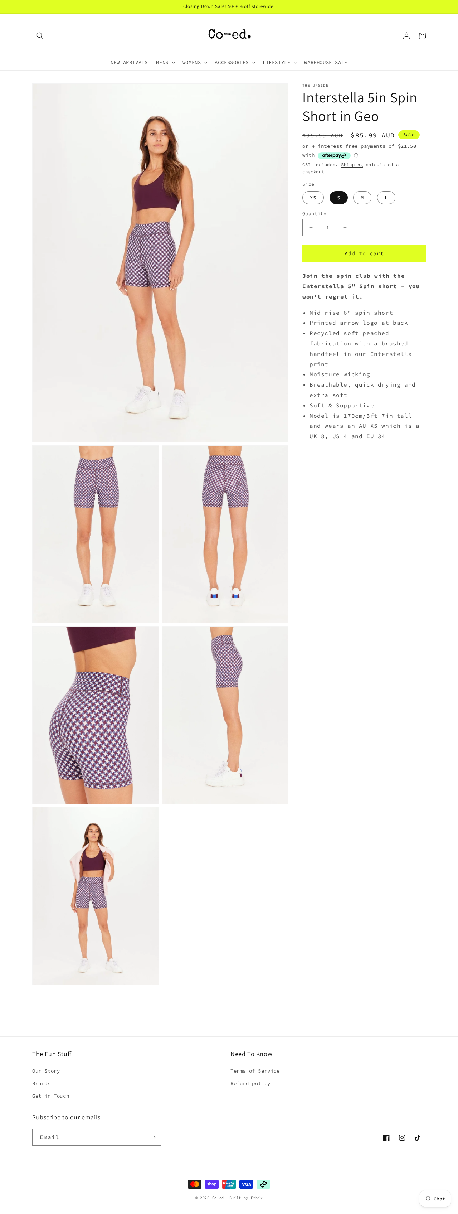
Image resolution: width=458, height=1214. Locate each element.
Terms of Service (255, 1071)
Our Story (46, 1071)
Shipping (352, 164)
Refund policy (250, 1083)
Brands (41, 1083)
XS (313, 197)
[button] (40, 36)
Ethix (257, 1197)
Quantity (314, 214)
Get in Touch (50, 1096)
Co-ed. (219, 1197)
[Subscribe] (153, 1137)
